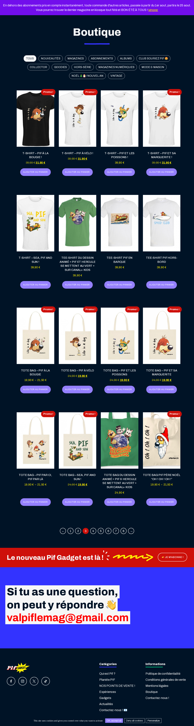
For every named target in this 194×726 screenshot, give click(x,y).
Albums (126, 58)
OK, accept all (114, 720)
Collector (38, 67)
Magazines (75, 58)
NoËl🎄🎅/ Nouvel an (87, 75)
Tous (30, 58)
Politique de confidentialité (163, 673)
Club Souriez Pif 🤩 (153, 58)
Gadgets (105, 698)
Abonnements (102, 58)
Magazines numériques (116, 67)
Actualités (106, 704)
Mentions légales (157, 685)
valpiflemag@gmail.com (68, 617)
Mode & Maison (153, 67)
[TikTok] (45, 681)
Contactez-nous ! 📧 (113, 710)
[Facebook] (11, 681)
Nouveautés (50, 58)
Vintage (116, 75)
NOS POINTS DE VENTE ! (117, 685)
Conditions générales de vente (166, 679)
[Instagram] (22, 681)
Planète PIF (107, 679)
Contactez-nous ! (157, 698)
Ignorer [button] (153, 10)
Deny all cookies (134, 720)
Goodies (60, 67)
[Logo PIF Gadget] (18, 667)
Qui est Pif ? (107, 673)
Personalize (153, 720)
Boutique (151, 691)
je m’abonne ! (174, 557)
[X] (34, 681)
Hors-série (82, 67)
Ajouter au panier (35, 172)
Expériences (107, 691)
